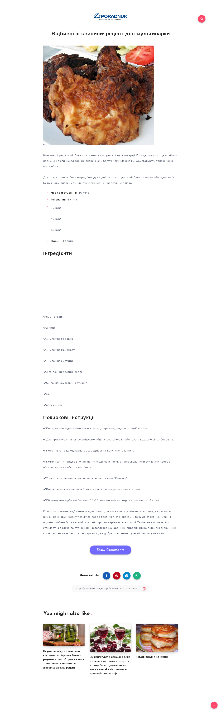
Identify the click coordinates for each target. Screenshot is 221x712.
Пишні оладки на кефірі (152, 657)
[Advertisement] (110, 285)
